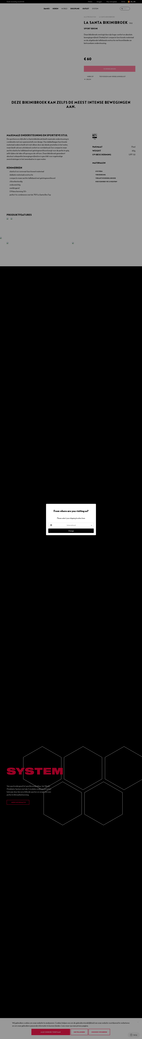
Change (71, 531)
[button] (71, 525)
